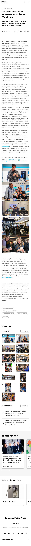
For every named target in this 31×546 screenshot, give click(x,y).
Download (25, 331)
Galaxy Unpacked (8, 308)
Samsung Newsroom (14, 159)
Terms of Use (15, 523)
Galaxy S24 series (22, 313)
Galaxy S (4, 8)
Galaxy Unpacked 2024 (9, 311)
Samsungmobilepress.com (9, 161)
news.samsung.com (7, 277)
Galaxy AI (9, 8)
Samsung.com (5, 146)
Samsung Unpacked (8, 313)
